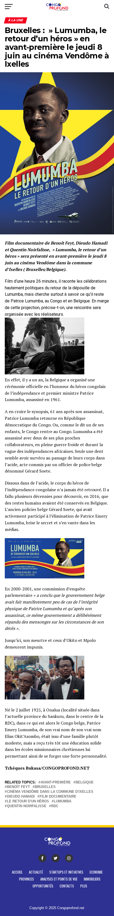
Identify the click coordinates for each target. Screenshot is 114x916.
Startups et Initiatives (66, 872)
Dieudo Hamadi (21, 796)
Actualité (36, 872)
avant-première (56, 782)
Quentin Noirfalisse (26, 806)
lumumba (62, 801)
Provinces (26, 879)
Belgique (85, 782)
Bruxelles (45, 787)
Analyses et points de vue (58, 879)
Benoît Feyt (18, 787)
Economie (96, 872)
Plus (83, 886)
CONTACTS (67, 886)
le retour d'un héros (28, 801)
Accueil (17, 872)
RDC (54, 806)
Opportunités (43, 886)
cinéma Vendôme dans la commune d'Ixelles (50, 792)
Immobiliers (92, 879)
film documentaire (58, 796)
